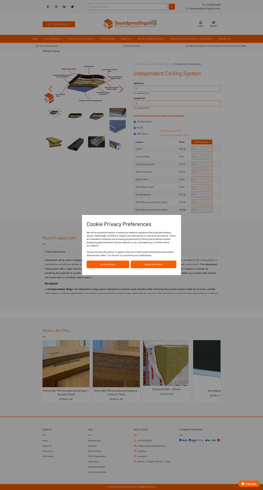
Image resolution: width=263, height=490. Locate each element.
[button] (249, 484)
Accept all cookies (153, 264)
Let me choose (108, 264)
